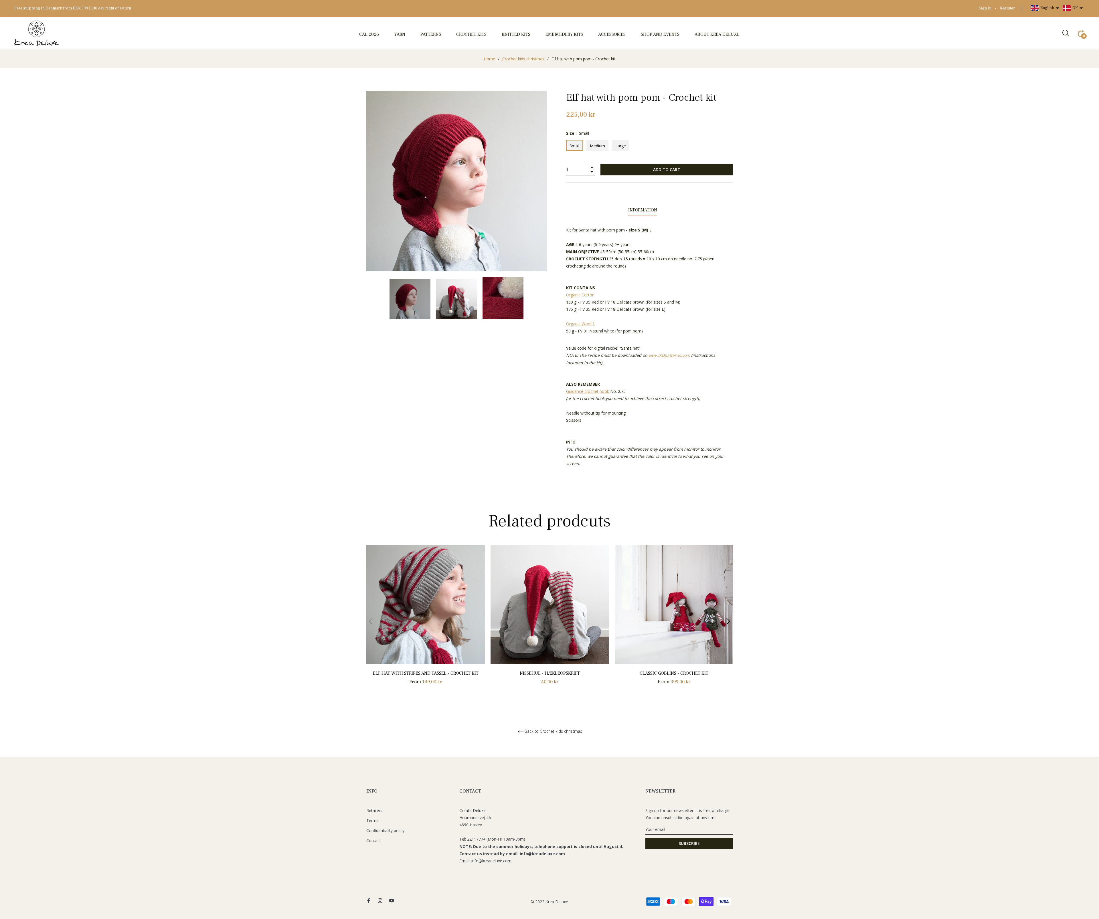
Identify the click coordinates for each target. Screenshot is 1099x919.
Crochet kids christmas (523, 59)
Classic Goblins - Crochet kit (674, 673)
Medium (597, 145)
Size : (577, 133)
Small (575, 145)
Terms (372, 820)
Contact (373, 840)
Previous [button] (370, 621)
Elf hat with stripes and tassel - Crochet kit (426, 673)
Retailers (374, 810)
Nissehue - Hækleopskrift (550, 673)
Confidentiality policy (385, 830)
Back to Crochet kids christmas (552, 731)
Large (620, 145)
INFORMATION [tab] (642, 210)
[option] (425, 621)
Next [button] (728, 621)
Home (489, 59)
